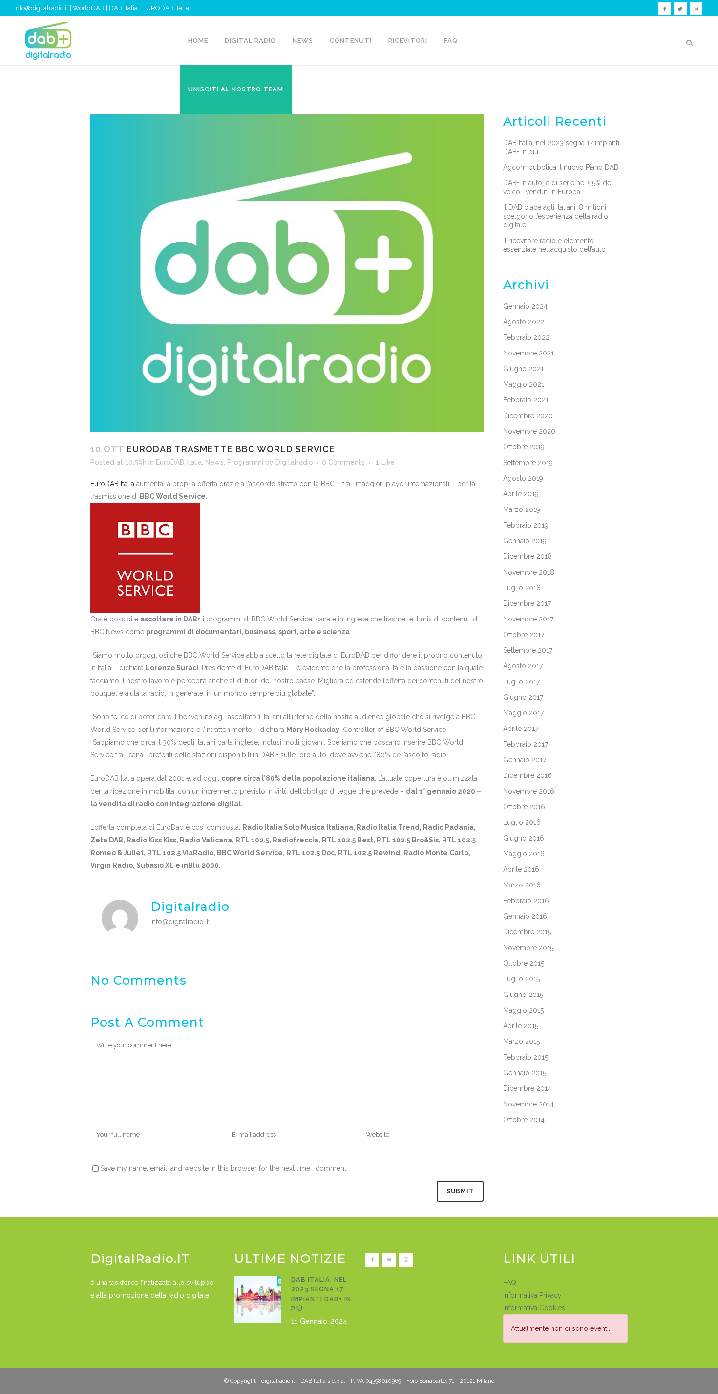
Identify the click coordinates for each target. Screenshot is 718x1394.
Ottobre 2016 (524, 807)
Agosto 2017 (523, 666)
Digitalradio (294, 462)
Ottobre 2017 (523, 635)
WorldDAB (89, 8)
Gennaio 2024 (525, 306)
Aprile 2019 (521, 494)
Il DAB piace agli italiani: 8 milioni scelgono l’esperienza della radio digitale (555, 216)
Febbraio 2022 (526, 337)
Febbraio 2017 (525, 744)
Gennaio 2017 (524, 760)
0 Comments (343, 462)
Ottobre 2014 (524, 1120)
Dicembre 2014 (527, 1088)
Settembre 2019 (528, 462)
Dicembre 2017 (527, 603)
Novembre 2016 (528, 791)
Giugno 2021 (523, 369)
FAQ (509, 1282)
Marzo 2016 (522, 885)
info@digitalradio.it (41, 8)
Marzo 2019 (521, 509)
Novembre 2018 (528, 572)
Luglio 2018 (522, 588)
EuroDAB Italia (179, 462)
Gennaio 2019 (525, 541)
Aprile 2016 (521, 869)
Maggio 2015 (523, 1010)
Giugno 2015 (523, 994)
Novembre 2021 (528, 353)
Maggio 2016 (524, 854)
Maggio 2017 (523, 713)
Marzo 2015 (521, 1041)
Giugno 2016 (523, 838)
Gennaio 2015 (524, 1073)
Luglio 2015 (521, 979)
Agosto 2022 (523, 322)
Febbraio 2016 (526, 901)
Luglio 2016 (522, 822)
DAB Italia (123, 8)
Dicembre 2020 (528, 416)
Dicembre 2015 (527, 932)
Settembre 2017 (527, 650)
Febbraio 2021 (526, 400)
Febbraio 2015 (525, 1057)
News (214, 462)
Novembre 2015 (528, 947)
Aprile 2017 (520, 728)
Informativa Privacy (532, 1295)
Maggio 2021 (523, 384)
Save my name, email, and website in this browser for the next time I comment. (224, 1168)
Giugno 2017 (523, 697)
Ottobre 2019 (524, 447)
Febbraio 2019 (526, 525)
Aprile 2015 (520, 1026)
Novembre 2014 (528, 1104)
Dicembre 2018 (527, 556)
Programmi (245, 462)
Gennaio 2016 (525, 916)
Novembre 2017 (528, 619)
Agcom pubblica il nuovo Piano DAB (560, 167)
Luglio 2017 (521, 682)
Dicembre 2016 (527, 775)
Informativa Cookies (534, 1308)
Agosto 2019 (523, 478)
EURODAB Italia (165, 8)
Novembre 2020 (529, 431)
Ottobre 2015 (523, 963)
